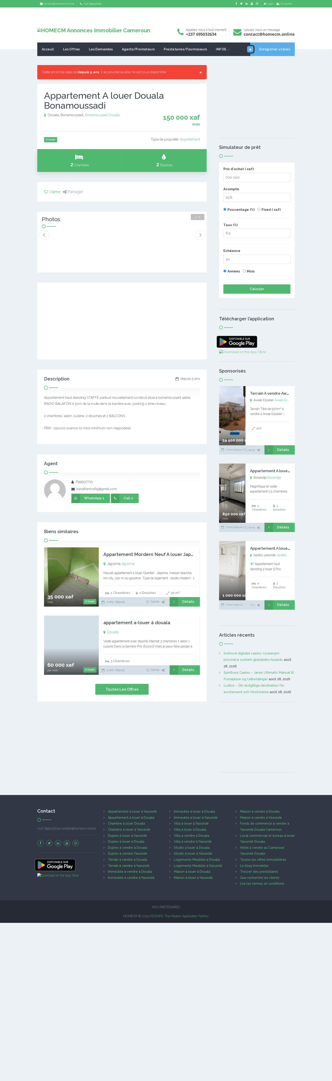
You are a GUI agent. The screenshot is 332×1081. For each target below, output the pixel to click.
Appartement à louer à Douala (131, 817)
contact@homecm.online (59, 3)
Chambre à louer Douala (126, 823)
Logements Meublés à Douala (197, 859)
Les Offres (71, 49)
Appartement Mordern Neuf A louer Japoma (152, 554)
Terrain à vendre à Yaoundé (129, 866)
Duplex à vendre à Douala (127, 847)
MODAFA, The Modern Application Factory (179, 916)
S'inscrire (286, 3)
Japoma (127, 564)
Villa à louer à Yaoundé (191, 823)
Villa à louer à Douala (190, 829)
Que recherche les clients (259, 877)
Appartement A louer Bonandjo (279, 471)
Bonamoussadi (96, 115)
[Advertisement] (166, 14)
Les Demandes (101, 49)
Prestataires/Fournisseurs (185, 49)
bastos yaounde (288, 555)
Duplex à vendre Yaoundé (127, 853)
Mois (251, 271)
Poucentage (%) (241, 210)
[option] (57, 238)
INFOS (221, 49)
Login (270, 3)
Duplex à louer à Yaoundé (127, 835)
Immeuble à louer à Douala (194, 811)
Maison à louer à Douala (192, 871)
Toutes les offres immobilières (263, 859)
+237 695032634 (92, 3)
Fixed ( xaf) (271, 210)
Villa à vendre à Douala (191, 835)
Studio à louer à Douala (192, 847)
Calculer (257, 289)
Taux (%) (230, 225)
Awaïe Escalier (285, 400)
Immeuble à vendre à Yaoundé (131, 877)
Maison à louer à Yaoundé (193, 877)
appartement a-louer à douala (136, 622)
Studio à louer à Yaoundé (193, 853)
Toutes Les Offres (121, 689)
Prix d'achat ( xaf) (238, 169)
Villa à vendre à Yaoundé (193, 841)
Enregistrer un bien (274, 49)
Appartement (190, 139)
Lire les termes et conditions (262, 883)
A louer (90, 601)
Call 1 (128, 498)
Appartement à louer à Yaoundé (132, 811)
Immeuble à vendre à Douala (130, 871)
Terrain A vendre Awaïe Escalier (279, 393)
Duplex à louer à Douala (126, 841)
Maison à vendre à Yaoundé (261, 817)
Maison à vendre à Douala (259, 811)
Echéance (231, 251)
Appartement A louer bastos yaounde (285, 548)
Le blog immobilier (254, 866)
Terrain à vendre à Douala (127, 859)
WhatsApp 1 (94, 498)
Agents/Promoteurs (138, 49)
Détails (188, 602)
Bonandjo (274, 477)
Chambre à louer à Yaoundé (129, 829)
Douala (114, 115)
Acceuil (48, 49)
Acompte (231, 189)
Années (233, 271)
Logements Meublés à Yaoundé (198, 866)
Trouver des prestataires (259, 871)
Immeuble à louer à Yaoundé (195, 817)
